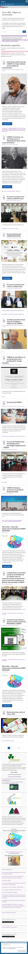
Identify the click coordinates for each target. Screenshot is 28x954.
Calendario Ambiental (8, 520)
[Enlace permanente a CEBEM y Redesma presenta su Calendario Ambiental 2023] (14, 503)
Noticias (3, 70)
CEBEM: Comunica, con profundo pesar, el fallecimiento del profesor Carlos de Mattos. (14, 140)
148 (18, 748)
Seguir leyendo (7, 123)
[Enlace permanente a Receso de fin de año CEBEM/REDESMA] (14, 251)
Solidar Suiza (21, 314)
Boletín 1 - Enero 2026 (8, 228)
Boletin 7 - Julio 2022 (8, 659)
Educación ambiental (17, 520)
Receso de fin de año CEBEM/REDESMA (14, 235)
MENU (3, 2)
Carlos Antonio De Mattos (9, 191)
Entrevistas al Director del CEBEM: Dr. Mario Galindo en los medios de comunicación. (14, 65)
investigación (11, 436)
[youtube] (8, 4)
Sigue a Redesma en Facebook (9, 927)
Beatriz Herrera (6, 69)
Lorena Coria (6, 493)
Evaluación (6, 436)
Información (20, 659)
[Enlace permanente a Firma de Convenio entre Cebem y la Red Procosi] (14, 212)
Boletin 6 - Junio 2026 (8, 128)
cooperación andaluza (12, 613)
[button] (27, 1)
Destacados (13, 69)
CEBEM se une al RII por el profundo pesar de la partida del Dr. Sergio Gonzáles (13, 360)
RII (20, 191)
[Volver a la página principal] (14, 7)
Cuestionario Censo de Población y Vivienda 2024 (12, 887)
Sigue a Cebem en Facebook (9, 912)
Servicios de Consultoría (20, 436)
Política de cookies (12, 948)
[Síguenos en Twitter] (6, 4)
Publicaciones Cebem (21, 406)
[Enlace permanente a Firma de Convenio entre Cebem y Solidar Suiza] (14, 299)
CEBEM (17, 191)
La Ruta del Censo (17, 715)
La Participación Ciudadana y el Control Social (11, 889)
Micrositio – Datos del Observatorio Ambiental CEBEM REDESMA (14, 529)
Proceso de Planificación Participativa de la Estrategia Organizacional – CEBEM (13, 444)
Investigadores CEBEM (19, 69)
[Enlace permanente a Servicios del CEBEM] (14, 416)
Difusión (15, 659)
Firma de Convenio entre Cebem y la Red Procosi (15, 198)
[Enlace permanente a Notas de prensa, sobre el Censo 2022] (14, 725)
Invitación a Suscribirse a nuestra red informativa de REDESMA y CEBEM (16, 622)
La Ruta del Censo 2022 (9, 740)
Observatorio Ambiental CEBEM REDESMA (11, 521)
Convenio (16, 228)
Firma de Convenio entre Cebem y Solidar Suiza (15, 285)
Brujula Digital (5, 129)
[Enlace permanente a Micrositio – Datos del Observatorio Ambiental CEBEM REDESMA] (14, 541)
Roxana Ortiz (10, 200)
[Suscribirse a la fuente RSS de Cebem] (1, 4)
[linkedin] (10, 4)
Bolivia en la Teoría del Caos (19, 128)
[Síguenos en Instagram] (12, 4)
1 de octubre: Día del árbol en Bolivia (9, 892)
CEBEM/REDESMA (12, 129)
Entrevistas (4, 131)
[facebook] (3, 4)
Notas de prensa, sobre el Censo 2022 (16, 713)
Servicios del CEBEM (14, 402)
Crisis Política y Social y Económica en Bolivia (15, 130)
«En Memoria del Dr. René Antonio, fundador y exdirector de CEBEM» (16, 321)
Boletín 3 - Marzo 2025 (9, 314)
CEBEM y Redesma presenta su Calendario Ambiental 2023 (15, 490)
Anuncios (11, 364)
